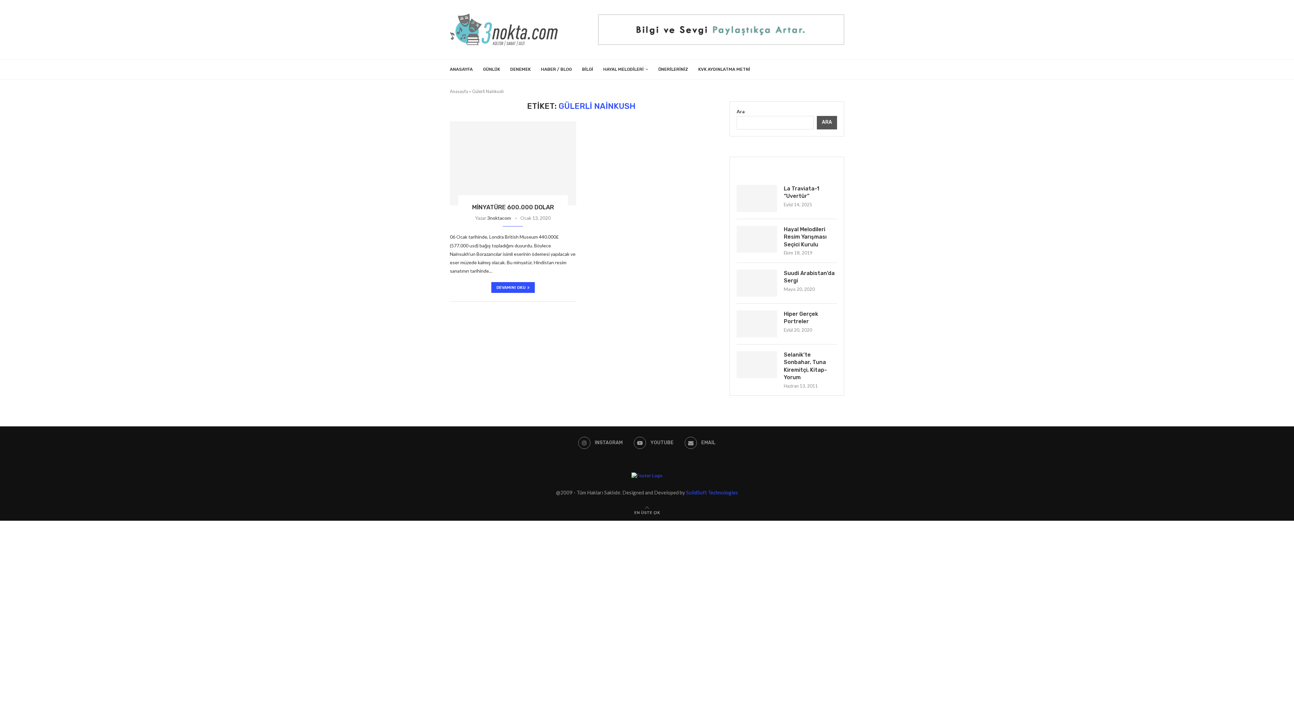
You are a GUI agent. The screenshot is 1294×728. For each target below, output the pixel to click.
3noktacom (499, 218)
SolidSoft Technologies (712, 492)
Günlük (491, 69)
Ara (741, 111)
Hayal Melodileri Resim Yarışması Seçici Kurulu (805, 237)
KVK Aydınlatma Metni (724, 69)
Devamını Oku (511, 287)
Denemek (520, 69)
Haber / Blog (556, 69)
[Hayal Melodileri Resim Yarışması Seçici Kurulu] (757, 239)
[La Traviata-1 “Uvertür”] (757, 198)
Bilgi (587, 69)
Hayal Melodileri (623, 69)
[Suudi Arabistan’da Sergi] (757, 283)
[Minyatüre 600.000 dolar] (513, 163)
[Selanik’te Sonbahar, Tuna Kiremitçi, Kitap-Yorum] (757, 364)
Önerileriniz (673, 69)
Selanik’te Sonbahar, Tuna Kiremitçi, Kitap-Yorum (805, 366)
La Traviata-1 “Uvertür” (801, 192)
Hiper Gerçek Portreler (801, 318)
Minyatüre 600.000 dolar (513, 207)
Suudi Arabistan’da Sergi (809, 277)
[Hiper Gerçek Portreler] (757, 323)
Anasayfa (461, 69)
